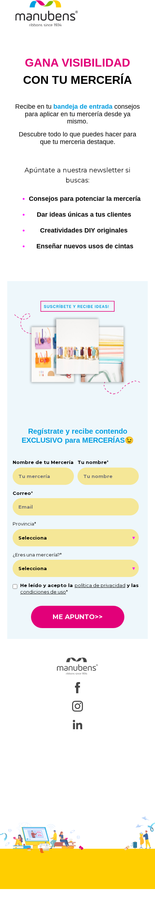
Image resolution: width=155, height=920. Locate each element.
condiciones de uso (43, 592)
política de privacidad (100, 585)
